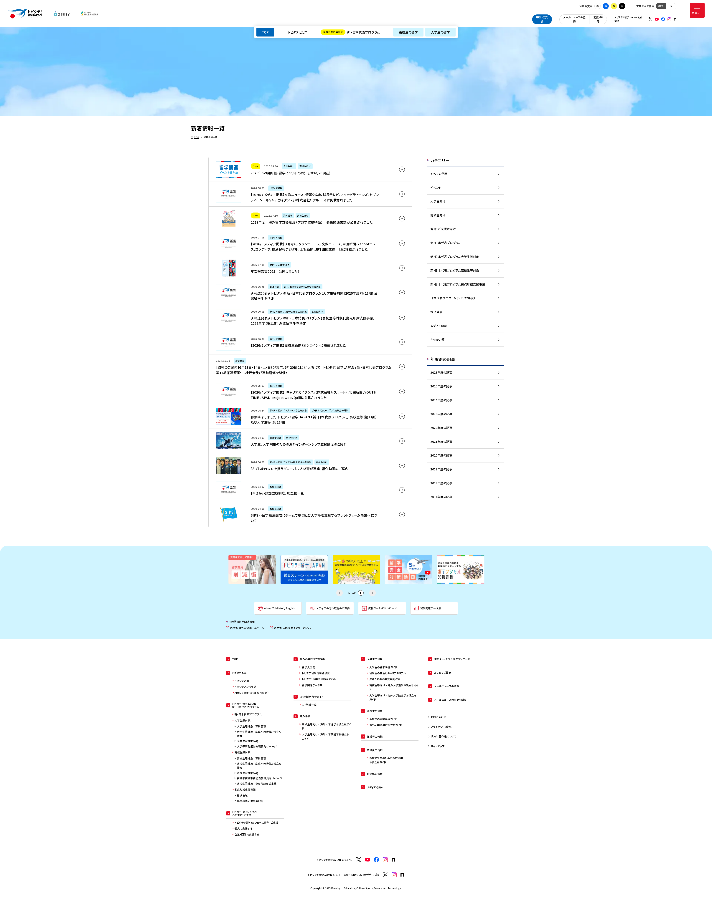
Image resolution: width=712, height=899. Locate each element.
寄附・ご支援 (542, 19)
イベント (435, 187)
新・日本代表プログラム (351, 32)
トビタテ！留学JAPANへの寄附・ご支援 (256, 822)
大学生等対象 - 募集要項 (251, 726)
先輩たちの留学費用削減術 (384, 679)
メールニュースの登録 (574, 19)
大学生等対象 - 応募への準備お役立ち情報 (259, 734)
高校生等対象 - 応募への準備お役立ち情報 (259, 765)
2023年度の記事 (441, 414)
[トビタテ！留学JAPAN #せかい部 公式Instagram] (394, 874)
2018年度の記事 (441, 483)
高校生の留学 (408, 32)
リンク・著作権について (444, 736)
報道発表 (436, 312)
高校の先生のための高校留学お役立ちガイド (386, 760)
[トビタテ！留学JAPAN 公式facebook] (663, 19)
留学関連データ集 (312, 685)
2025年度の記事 (441, 386)
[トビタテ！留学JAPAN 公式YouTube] (657, 19)
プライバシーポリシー (443, 727)
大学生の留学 (440, 32)
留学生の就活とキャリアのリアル (387, 673)
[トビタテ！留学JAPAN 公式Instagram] (669, 19)
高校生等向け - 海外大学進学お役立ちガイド (326, 726)
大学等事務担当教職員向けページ (257, 746)
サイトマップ (438, 746)
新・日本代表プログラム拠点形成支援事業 (457, 284)
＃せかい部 (437, 339)
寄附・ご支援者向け (443, 229)
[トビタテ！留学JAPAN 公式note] (675, 19)
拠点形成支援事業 (245, 789)
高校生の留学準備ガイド (383, 719)
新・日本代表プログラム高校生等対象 (454, 270)
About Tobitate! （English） (252, 692)
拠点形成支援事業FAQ (250, 801)
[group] (252, 569)
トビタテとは (242, 681)
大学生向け (438, 201)
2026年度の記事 (441, 372)
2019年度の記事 (441, 469)
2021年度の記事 (441, 441)
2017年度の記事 (441, 497)
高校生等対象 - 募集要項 (251, 758)
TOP (265, 32)
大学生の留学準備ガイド (383, 667)
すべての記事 (439, 173)
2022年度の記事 (441, 427)
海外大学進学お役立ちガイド (385, 725)
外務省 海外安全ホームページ (245, 627)
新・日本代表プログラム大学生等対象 (454, 256)
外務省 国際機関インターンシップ (291, 627)
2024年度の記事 (441, 400)
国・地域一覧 (309, 704)
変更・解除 (598, 19)
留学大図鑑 (308, 667)
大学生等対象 (242, 720)
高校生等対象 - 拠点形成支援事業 (256, 783)
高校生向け (438, 215)
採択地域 (242, 795)
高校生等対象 (242, 752)
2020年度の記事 (441, 455)
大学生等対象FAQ (247, 741)
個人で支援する (244, 828)
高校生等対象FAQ (247, 773)
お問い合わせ (438, 717)
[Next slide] (372, 593)
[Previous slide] (339, 593)
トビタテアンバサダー (246, 687)
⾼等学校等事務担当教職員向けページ (259, 778)
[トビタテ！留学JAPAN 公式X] (650, 19)
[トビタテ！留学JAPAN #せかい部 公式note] (402, 875)
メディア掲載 (438, 326)
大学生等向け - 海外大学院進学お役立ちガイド (325, 736)
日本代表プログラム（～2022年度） (452, 298)
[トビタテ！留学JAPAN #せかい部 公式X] (385, 874)
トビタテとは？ (297, 32)
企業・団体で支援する (247, 834)
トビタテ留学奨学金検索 (316, 673)
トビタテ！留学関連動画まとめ (319, 679)
